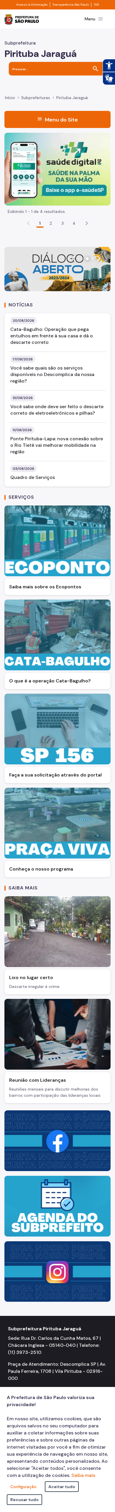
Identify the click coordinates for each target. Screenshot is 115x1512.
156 (96, 4)
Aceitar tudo (61, 1486)
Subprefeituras (35, 97)
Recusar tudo (24, 1499)
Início (10, 97)
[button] (86, 223)
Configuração (23, 1486)
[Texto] (57, 269)
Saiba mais (83, 1475)
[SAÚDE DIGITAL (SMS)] (57, 168)
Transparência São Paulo (70, 4)
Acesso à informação (31, 4)
